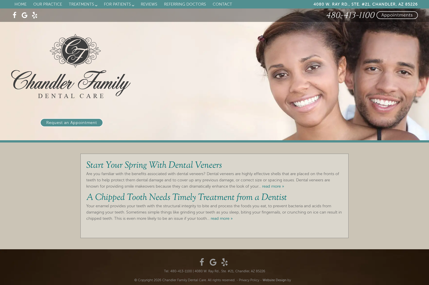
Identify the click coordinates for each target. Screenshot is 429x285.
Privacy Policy (249, 280)
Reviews (149, 4)
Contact (222, 4)
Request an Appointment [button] (71, 122)
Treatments (81, 4)
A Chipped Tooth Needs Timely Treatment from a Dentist (186, 197)
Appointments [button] (397, 15)
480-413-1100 (350, 15)
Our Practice (47, 4)
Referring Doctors (185, 4)
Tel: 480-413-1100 (178, 271)
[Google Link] (213, 262)
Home (21, 4)
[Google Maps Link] (24, 15)
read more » (273, 186)
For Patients (117, 4)
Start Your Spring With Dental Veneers (154, 165)
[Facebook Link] (14, 15)
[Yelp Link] (34, 15)
